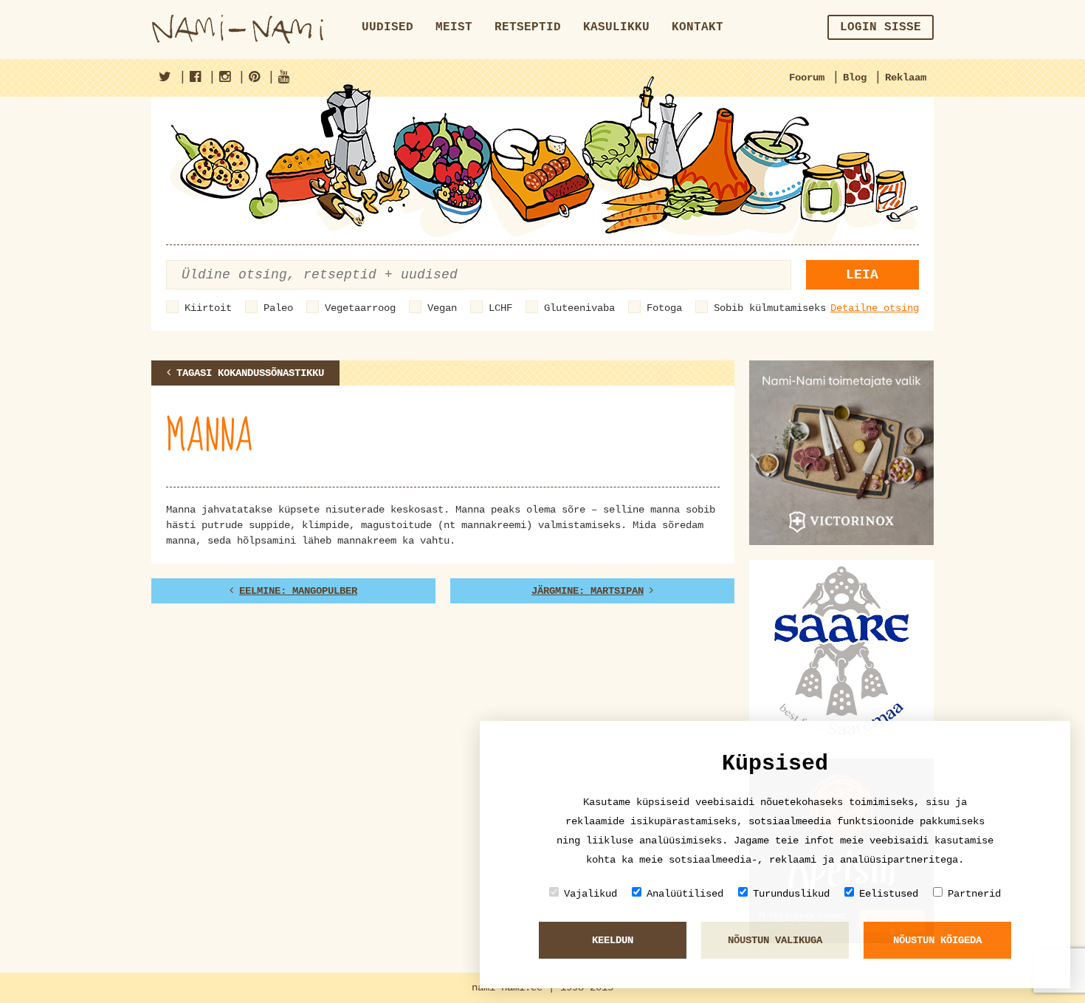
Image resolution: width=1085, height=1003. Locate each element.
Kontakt (697, 27)
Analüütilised (685, 894)
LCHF (500, 308)
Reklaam (905, 77)
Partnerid (974, 894)
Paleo (278, 308)
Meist (453, 27)
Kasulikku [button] (616, 27)
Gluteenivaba (579, 308)
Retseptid (528, 27)
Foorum (806, 77)
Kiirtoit (208, 308)
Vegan (442, 308)
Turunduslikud (791, 894)
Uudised (387, 27)
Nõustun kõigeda (937, 940)
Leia (862, 274)
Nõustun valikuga (775, 940)
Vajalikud (590, 894)
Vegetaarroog (360, 308)
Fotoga (664, 308)
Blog (855, 77)
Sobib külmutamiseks (770, 308)
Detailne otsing (874, 308)
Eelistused (888, 894)
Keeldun (612, 940)
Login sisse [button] (880, 27)
